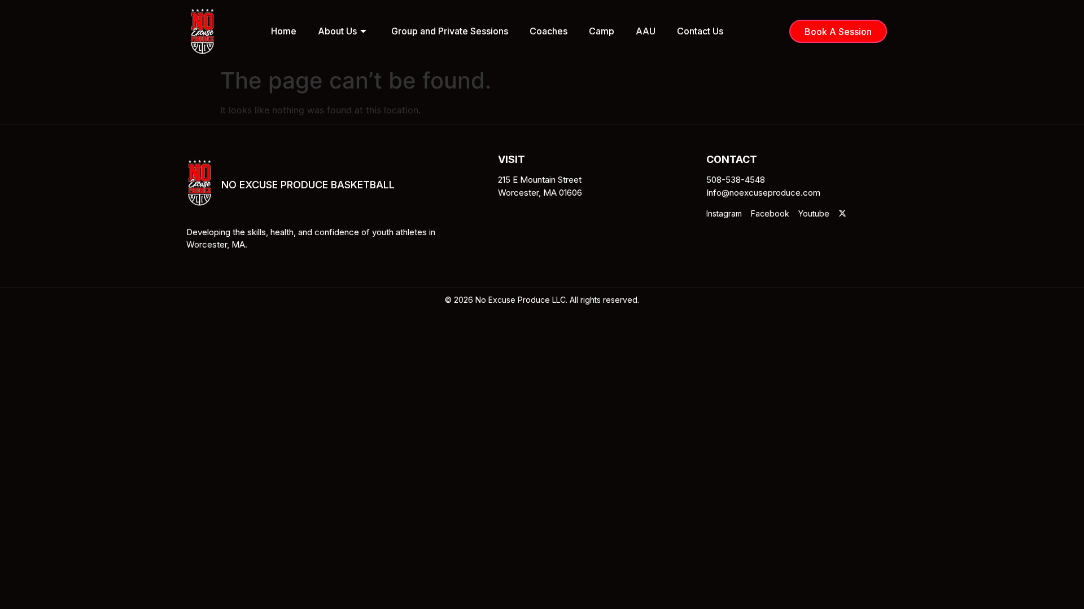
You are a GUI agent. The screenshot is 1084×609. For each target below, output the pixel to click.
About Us (337, 31)
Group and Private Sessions (449, 31)
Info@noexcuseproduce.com (763, 192)
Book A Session (838, 31)
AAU (645, 31)
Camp (601, 31)
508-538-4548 (735, 179)
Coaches (548, 31)
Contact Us (700, 31)
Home (283, 31)
